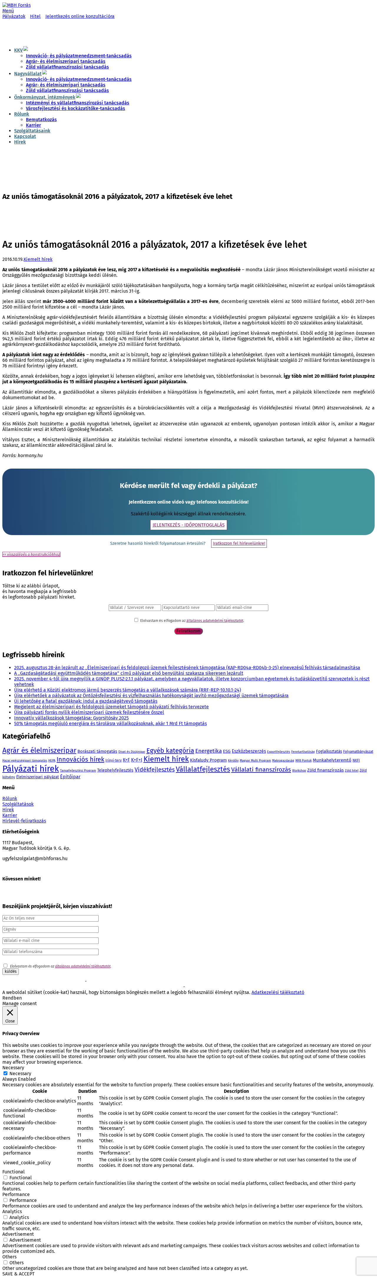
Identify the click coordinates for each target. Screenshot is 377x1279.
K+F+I (136, 760)
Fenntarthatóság (303, 752)
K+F (126, 760)
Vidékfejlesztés (155, 769)
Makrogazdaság (283, 760)
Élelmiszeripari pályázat (37, 777)
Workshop (299, 770)
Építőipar (70, 777)
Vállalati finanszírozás (261, 769)
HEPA (51, 760)
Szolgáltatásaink (32, 131)
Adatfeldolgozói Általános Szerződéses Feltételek (226, 987)
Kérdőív (233, 760)
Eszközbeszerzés (249, 751)
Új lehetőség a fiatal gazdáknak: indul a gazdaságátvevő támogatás (85, 701)
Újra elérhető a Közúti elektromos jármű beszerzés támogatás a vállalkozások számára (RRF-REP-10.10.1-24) (127, 690)
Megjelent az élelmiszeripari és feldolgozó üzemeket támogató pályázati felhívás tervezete (111, 707)
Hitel (35, 16)
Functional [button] (13, 1172)
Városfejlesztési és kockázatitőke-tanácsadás (75, 108)
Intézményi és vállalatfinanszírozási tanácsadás (77, 103)
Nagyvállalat (28, 73)
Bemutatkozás (41, 119)
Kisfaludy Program (208, 760)
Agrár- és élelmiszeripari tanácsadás (65, 61)
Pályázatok (13, 16)
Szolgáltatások (18, 804)
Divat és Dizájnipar (131, 752)
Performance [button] (16, 1194)
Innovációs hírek (80, 759)
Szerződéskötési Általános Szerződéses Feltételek (43, 982)
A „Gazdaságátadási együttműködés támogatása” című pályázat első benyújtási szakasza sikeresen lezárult (128, 673)
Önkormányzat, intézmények (44, 97)
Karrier (33, 125)
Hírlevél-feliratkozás (24, 821)
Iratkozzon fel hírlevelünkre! (239, 543)
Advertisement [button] (18, 1234)
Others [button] (9, 1257)
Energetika (208, 750)
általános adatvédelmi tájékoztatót (214, 621)
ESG (227, 751)
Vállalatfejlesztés (203, 769)
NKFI (356, 760)
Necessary (20, 1073)
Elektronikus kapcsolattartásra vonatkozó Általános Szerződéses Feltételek (63, 987)
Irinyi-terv (113, 760)
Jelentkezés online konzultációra (80, 16)
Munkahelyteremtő (332, 760)
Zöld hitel (351, 770)
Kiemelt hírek (38, 259)
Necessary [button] (13, 1067)
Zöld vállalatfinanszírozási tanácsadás (67, 67)
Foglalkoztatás (329, 751)
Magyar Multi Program (255, 760)
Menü (8, 11)
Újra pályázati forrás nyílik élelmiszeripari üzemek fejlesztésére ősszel (89, 712)
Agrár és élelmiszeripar (39, 750)
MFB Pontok (303, 760)
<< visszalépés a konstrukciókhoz (31, 554)
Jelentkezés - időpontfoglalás (189, 525)
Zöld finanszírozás (325, 770)
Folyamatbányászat (358, 752)
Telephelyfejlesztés (115, 770)
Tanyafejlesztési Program (78, 770)
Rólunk (21, 114)
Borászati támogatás (97, 751)
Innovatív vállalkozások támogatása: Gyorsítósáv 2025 (71, 718)
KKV (18, 50)
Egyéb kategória (170, 751)
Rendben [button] (12, 998)
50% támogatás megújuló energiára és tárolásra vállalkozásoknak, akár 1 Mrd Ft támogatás (110, 723)
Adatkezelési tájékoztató (278, 992)
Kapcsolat (25, 136)
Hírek (20, 142)
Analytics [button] (12, 1211)
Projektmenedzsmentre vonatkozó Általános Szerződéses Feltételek (143, 982)
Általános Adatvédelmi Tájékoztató (154, 987)
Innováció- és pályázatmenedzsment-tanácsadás (79, 56)
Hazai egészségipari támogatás (24, 760)
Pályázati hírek (30, 769)
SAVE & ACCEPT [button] (18, 1274)
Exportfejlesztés (278, 752)
